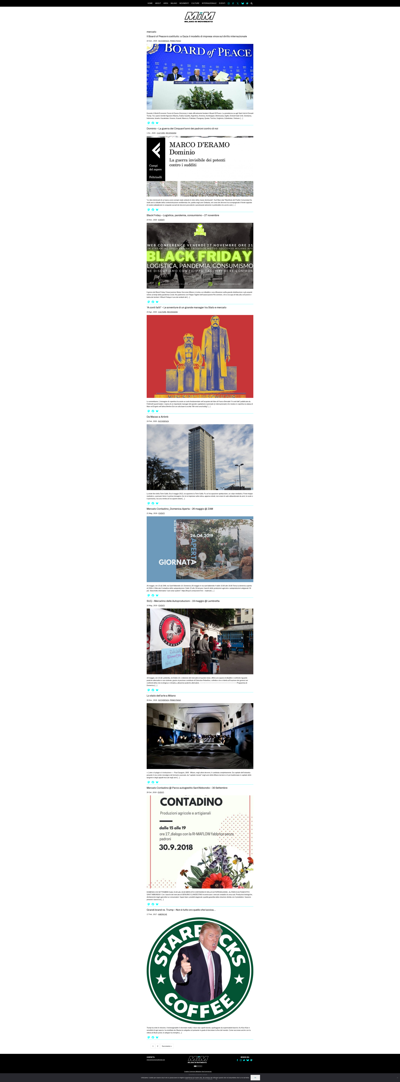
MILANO (174, 3)
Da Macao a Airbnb (157, 416)
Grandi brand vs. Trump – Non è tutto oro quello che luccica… (181, 909)
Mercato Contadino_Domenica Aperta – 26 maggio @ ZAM (180, 508)
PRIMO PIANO (175, 41)
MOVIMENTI (184, 3)
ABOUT (158, 3)
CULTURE (195, 3)
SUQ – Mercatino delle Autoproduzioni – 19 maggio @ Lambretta (183, 601)
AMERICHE (162, 914)
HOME (150, 3)
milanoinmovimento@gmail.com (156, 1060)
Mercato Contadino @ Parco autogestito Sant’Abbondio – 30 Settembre (187, 788)
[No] (397, 1078)
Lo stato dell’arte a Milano (161, 695)
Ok (255, 1077)
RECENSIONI (171, 133)
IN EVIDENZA (163, 41)
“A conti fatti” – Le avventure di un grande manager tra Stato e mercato (186, 307)
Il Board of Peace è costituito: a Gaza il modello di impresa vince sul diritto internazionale (197, 36)
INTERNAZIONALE (209, 3)
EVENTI (222, 3)
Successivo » (167, 1046)
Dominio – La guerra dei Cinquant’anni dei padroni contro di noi (182, 128)
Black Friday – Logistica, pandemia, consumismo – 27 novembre (183, 215)
